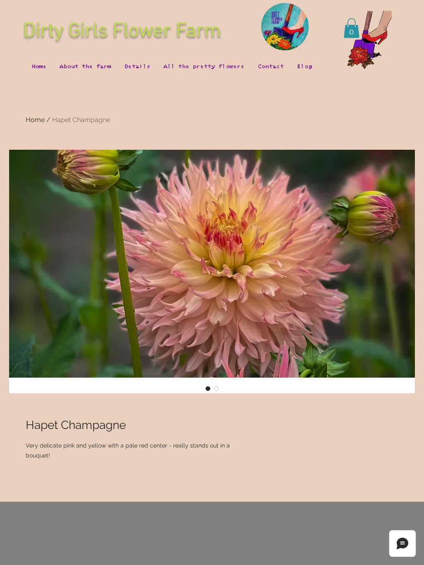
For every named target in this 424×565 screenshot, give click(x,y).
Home (35, 120)
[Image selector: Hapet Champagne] (208, 388)
